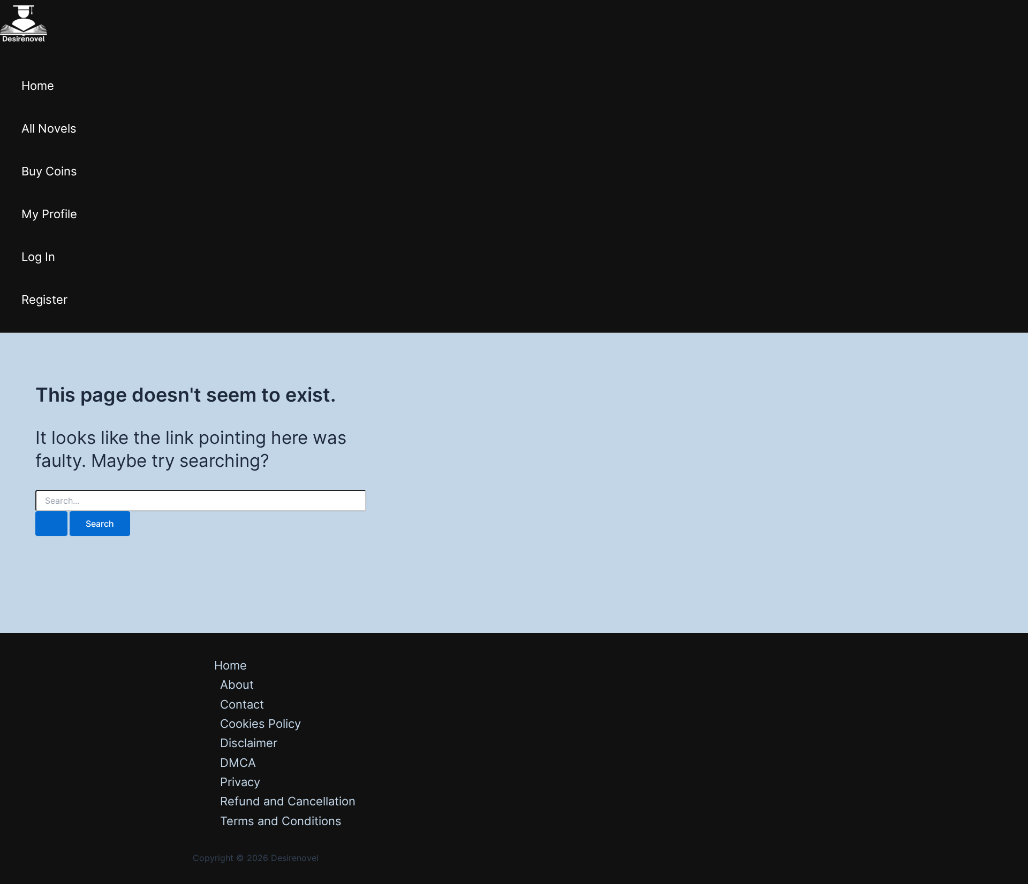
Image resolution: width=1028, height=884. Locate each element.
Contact (242, 704)
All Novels (49, 128)
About (237, 684)
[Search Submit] (51, 523)
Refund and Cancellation (288, 801)
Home (37, 86)
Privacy (240, 782)
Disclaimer (248, 743)
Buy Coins (49, 171)
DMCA (238, 763)
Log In (38, 257)
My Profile (49, 214)
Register (44, 299)
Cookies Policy (260, 724)
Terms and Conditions (281, 821)
